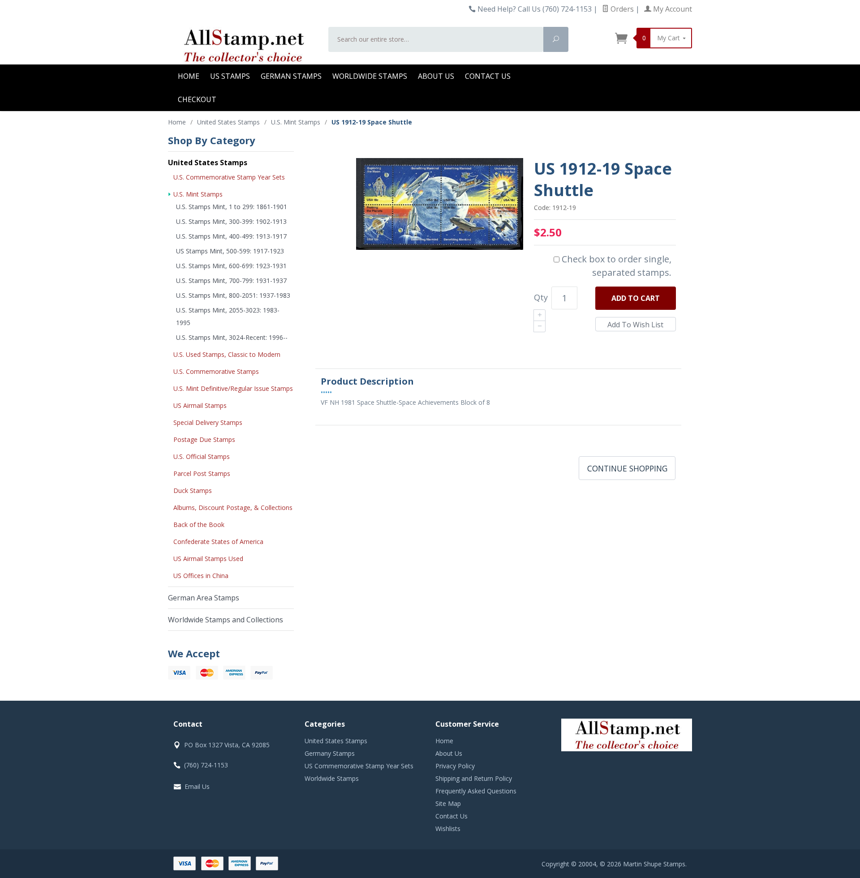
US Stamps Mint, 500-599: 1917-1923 (230, 251)
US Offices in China (200, 575)
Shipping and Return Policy (473, 778)
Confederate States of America (218, 541)
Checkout (197, 99)
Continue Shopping (627, 468)
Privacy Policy (455, 766)
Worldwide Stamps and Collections (225, 620)
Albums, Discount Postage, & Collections (232, 507)
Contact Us (488, 76)
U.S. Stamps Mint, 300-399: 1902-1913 (231, 221)
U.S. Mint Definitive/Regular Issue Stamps (233, 388)
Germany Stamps (330, 753)
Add (635, 298)
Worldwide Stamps (369, 76)
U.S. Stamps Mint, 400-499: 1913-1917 (231, 236)
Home (188, 76)
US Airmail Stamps (200, 405)
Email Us (197, 786)
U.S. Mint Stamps (198, 194)
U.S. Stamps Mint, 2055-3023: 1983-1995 (228, 316)
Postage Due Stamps (204, 439)
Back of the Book (198, 524)
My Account (671, 9)
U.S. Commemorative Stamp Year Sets (229, 177)
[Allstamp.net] (243, 45)
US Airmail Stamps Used (208, 558)
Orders (621, 9)
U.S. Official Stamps (201, 456)
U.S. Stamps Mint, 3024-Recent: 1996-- (232, 337)
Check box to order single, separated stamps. (615, 265)
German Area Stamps (203, 598)
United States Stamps (207, 162)
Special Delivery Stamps (207, 422)
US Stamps (230, 76)
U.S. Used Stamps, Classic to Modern (226, 354)
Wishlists (447, 828)
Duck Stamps (192, 490)
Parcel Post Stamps (201, 473)
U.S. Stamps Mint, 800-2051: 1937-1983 (233, 295)
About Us (436, 76)
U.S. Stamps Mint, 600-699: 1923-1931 (231, 265)
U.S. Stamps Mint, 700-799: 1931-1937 (231, 280)
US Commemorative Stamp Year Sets (359, 766)
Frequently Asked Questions (475, 791)
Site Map (448, 803)
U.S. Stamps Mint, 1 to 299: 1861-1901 (231, 206)
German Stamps (291, 76)
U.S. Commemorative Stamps (216, 371)
